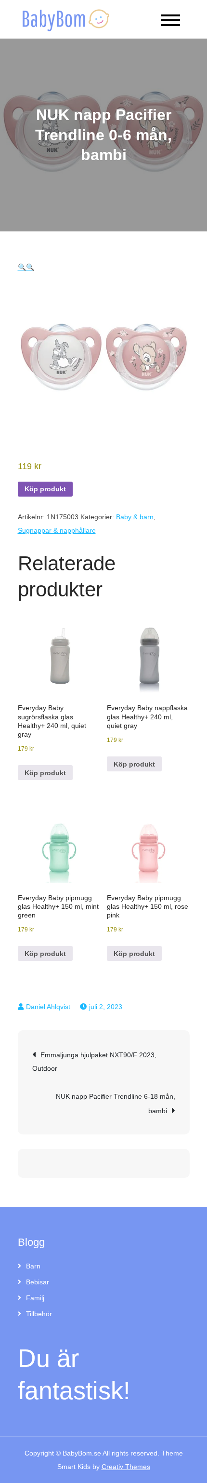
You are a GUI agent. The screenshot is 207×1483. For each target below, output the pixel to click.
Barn (33, 1266)
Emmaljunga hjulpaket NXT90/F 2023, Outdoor (94, 1061)
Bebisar (37, 1282)
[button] (22, 267)
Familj (35, 1298)
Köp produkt (45, 489)
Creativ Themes (126, 1466)
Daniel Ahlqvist (48, 1007)
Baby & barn (135, 517)
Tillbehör (39, 1314)
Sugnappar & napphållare (57, 530)
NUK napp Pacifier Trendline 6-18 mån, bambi (115, 1103)
